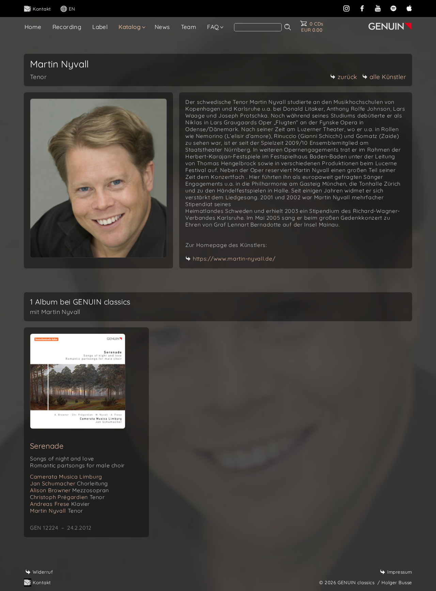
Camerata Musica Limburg (66, 476)
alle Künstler (388, 77)
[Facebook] (362, 7)
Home (33, 26)
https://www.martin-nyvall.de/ (234, 258)
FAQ (213, 26)
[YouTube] (377, 7)
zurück (347, 77)
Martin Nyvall (56, 510)
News (162, 26)
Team (189, 26)
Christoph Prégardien (67, 497)
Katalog (130, 26)
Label (100, 26)
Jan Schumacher (69, 483)
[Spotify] (393, 7)
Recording (67, 26)
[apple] (409, 7)
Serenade (46, 446)
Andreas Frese (60, 503)
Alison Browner (69, 490)
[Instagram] (346, 7)
